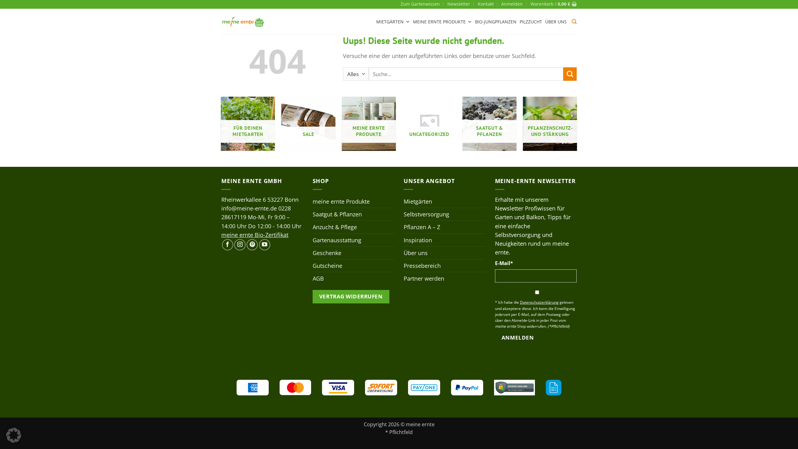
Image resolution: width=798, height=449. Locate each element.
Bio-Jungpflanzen (496, 22)
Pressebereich (422, 265)
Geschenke (327, 253)
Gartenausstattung (337, 240)
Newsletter (458, 4)
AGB (318, 278)
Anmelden (518, 337)
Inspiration (418, 240)
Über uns (556, 22)
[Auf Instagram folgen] (239, 244)
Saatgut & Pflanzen (337, 214)
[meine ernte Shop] (243, 22)
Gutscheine (327, 265)
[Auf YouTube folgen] (264, 244)
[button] (512, 4)
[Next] (576, 126)
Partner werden (424, 278)
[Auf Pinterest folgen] (252, 244)
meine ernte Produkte (439, 22)
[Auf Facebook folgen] (227, 244)
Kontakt (486, 4)
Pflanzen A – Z (422, 227)
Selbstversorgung (426, 214)
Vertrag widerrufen (350, 296)
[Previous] (221, 126)
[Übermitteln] (570, 74)
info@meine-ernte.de (249, 208)
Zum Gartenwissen (420, 4)
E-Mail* (504, 263)
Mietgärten (390, 22)
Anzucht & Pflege (335, 227)
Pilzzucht (531, 22)
